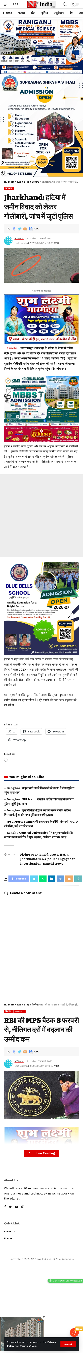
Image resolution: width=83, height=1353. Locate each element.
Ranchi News (53, 863)
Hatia (64, 854)
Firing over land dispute (39, 854)
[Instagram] (22, 1207)
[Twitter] (10, 1207)
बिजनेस (8, 1011)
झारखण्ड (8, 188)
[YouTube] (16, 1207)
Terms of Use (28, 1346)
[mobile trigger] (7, 4)
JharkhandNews (33, 859)
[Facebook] (5, 1207)
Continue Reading (41, 1153)
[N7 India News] (42, 4)
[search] (65, 4)
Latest (19, 1011)
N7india (19, 238)
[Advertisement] (41, 515)
